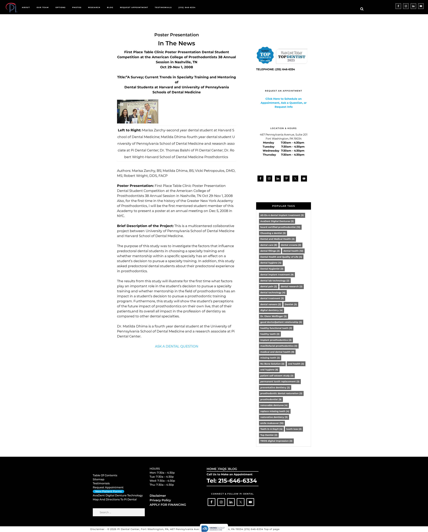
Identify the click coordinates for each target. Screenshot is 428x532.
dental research (291, 286)
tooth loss (294, 429)
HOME (212, 469)
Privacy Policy (160, 500)
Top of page (272, 529)
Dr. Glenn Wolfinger (273, 316)
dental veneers (270, 304)
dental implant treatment (277, 274)
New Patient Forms (108, 491)
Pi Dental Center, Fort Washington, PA (143, 529)
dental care (268, 245)
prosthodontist (271, 399)
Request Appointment (108, 487)
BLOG (232, 469)
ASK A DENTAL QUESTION (176, 346)
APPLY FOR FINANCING (168, 505)
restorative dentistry (274, 417)
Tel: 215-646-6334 (232, 480)
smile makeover (272, 423)
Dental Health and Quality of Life (281, 256)
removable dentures (274, 405)
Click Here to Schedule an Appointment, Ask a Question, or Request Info (284, 102)
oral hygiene (269, 369)
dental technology (272, 292)
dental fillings (270, 250)
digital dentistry (271, 310)
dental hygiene (270, 262)
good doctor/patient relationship (281, 322)
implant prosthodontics (276, 340)
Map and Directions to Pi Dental (115, 499)
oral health (296, 363)
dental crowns (291, 245)
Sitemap (98, 479)
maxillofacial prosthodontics (278, 345)
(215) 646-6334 (254, 529)
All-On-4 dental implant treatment (282, 215)
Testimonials (101, 483)
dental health (293, 250)
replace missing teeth (274, 411)
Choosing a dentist (273, 233)
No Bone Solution (272, 363)
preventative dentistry (275, 387)
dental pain (268, 286)
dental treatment (272, 298)
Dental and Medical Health (277, 239)
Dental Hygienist (271, 268)
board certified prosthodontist (280, 227)
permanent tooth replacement (279, 381)
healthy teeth (270, 334)
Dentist (291, 304)
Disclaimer (158, 496)
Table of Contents (105, 475)
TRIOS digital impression (276, 440)
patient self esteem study (276, 375)
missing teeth (270, 357)
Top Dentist (268, 435)
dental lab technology (274, 280)
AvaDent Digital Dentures (277, 221)
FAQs (222, 469)
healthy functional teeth (276, 328)
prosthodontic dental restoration (281, 393)
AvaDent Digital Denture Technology (118, 495)
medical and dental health (277, 351)
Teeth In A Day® (271, 429)
